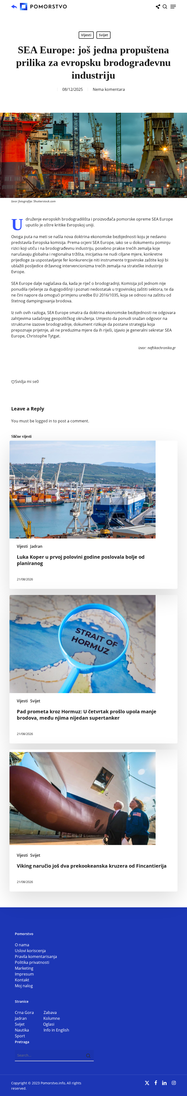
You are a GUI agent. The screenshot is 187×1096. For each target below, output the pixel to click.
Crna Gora (29, 1012)
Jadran (36, 546)
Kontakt (22, 980)
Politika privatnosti (32, 962)
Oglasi (48, 1024)
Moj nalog (24, 985)
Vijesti (86, 35)
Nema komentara (109, 89)
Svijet (103, 35)
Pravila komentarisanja (36, 956)
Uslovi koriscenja (30, 950)
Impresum (24, 974)
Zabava (50, 1012)
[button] (173, 6)
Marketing (24, 968)
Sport (20, 1036)
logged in (43, 421)
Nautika (29, 1030)
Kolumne (51, 1018)
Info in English (56, 1030)
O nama (22, 944)
